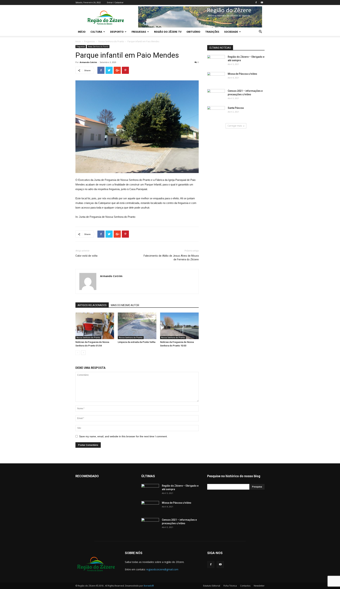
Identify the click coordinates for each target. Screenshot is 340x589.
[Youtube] (262, 2)
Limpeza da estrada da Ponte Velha (136, 342)
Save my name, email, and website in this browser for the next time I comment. (123, 436)
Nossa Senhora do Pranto (111, 41)
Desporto (117, 31)
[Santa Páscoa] (216, 112)
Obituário (193, 31)
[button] (260, 32)
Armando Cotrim (88, 62)
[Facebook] (256, 2)
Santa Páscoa (236, 107)
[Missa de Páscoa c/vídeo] (216, 78)
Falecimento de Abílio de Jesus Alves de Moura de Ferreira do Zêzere (171, 257)
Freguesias (139, 31)
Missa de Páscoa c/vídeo (242, 73)
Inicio (78, 41)
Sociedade (231, 31)
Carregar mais (235, 125)
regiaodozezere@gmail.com (162, 569)
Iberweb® (149, 585)
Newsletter (259, 585)
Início (82, 31)
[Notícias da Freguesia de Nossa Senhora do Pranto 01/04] (94, 326)
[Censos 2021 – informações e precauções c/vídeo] (216, 95)
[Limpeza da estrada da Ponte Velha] (137, 326)
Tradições (212, 31)
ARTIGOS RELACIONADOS (92, 305)
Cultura (96, 31)
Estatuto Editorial (211, 585)
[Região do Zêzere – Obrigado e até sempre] (216, 58)
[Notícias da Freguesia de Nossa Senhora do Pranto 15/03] (179, 326)
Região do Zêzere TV (168, 31)
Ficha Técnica (230, 585)
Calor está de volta (86, 255)
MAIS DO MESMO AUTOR (125, 305)
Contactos (245, 585)
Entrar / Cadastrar (115, 2)
